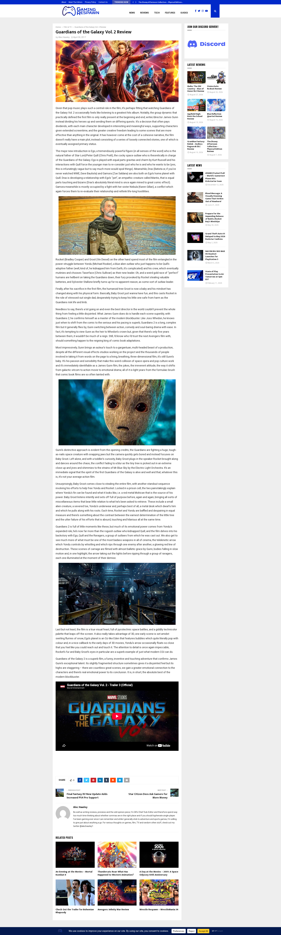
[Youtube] (207, 11)
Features (170, 13)
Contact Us (103, 2)
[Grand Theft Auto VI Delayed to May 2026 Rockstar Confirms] (195, 237)
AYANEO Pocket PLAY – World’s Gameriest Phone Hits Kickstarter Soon (215, 177)
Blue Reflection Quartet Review (214, 115)
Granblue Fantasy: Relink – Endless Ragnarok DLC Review (196, 145)
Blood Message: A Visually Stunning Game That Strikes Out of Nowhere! (214, 197)
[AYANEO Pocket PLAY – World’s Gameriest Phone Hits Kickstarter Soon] (195, 177)
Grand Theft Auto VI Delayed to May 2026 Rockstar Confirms (215, 236)
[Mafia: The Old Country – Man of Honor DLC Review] (196, 77)
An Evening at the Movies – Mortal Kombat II (74, 873)
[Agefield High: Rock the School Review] (196, 105)
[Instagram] (203, 11)
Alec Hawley (64, 37)
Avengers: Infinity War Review (113, 910)
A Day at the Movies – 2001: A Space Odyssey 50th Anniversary (158, 873)
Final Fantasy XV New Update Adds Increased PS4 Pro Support (87, 796)
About (63, 2)
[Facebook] (196, 11)
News (132, 13)
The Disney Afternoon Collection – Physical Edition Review (214, 146)
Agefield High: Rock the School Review (194, 116)
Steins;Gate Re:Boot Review (214, 87)
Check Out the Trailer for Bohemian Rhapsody (75, 911)
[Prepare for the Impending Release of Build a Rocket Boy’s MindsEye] (195, 217)
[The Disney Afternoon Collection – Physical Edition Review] (216, 133)
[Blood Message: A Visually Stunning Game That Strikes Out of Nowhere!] (195, 197)
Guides (184, 13)
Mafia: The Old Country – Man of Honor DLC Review (195, 89)
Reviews (144, 13)
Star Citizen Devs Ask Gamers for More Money (147, 796)
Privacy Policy (90, 2)
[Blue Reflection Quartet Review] (216, 105)
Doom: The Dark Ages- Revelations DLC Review (157, 2)
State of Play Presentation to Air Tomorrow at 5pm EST (214, 275)
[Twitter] (200, 11)
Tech (157, 13)
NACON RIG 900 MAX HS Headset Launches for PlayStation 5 (215, 255)
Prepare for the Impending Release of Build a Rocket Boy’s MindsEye (214, 217)
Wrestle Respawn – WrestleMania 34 (158, 910)
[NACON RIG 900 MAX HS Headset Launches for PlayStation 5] (195, 255)
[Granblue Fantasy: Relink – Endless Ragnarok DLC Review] (196, 133)
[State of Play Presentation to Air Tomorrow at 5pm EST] (195, 275)
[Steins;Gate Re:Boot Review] (216, 77)
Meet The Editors (75, 2)
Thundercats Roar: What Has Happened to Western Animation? (116, 873)
